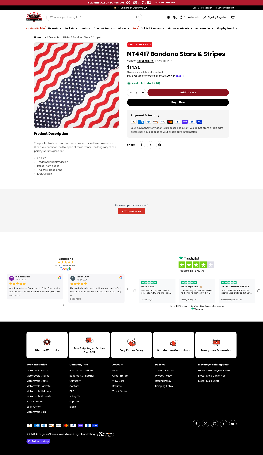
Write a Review (134, 212)
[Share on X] (150, 145)
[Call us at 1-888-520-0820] (175, 17)
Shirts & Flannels (151, 28)
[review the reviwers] (59, 278)
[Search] (138, 17)
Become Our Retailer (202, 8)
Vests (84, 28)
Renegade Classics (46, 434)
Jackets (70, 28)
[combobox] (94, 17)
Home (37, 37)
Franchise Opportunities (226, 8)
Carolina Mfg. (145, 60)
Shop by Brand (225, 28)
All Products (52, 37)
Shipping (132, 72)
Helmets (53, 28)
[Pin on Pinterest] (159, 145)
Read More (14, 295)
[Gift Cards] (169, 17)
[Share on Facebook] (141, 145)
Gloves (122, 28)
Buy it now (178, 102)
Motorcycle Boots (178, 28)
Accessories (202, 28)
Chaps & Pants (103, 28)
